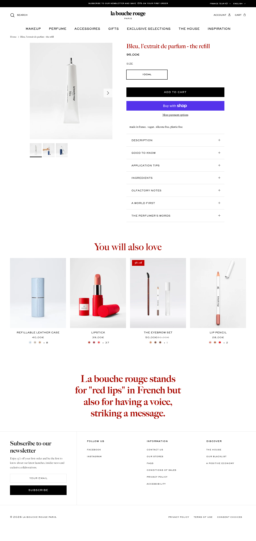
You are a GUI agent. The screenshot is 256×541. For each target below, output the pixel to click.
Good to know (143, 153)
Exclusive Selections (149, 29)
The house (189, 29)
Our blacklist (216, 456)
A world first (143, 203)
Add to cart (175, 92)
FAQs (150, 463)
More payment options (175, 115)
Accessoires (87, 29)
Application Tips (145, 166)
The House (213, 450)
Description (142, 140)
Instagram (94, 456)
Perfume (57, 29)
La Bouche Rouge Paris (39, 517)
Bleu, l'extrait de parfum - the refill (37, 36)
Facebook (94, 450)
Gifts (113, 29)
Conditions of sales (161, 470)
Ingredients (142, 178)
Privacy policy (157, 477)
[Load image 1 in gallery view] (71, 91)
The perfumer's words (150, 216)
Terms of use (203, 517)
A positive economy (220, 463)
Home (13, 36)
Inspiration (219, 29)
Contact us (155, 450)
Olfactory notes (146, 191)
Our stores (155, 456)
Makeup (33, 29)
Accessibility (156, 484)
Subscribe (38, 490)
